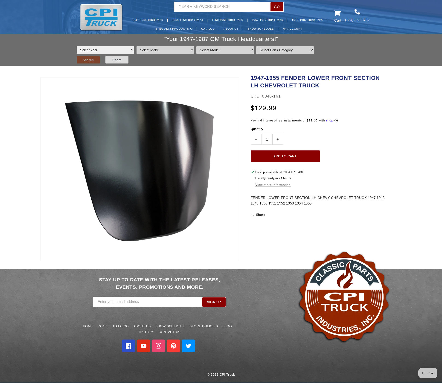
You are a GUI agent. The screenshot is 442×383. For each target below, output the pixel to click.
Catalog (121, 326)
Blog (227, 326)
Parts (103, 326)
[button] (72, 17)
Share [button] (260, 214)
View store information (273, 185)
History (146, 332)
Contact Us (169, 332)
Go (277, 7)
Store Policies (203, 326)
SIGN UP (214, 302)
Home (88, 326)
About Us (142, 326)
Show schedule (170, 326)
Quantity (257, 129)
